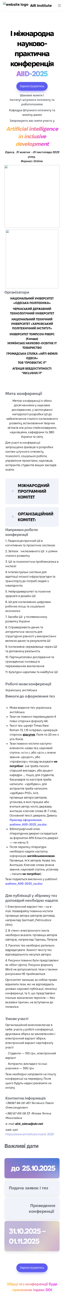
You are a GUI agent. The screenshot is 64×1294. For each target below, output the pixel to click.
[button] (15, 5)
